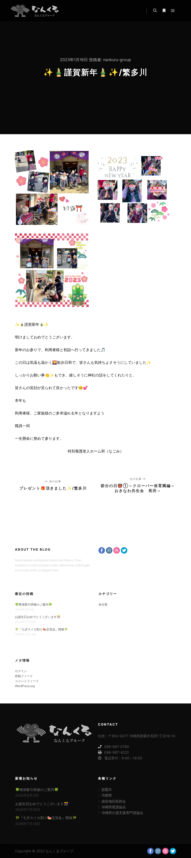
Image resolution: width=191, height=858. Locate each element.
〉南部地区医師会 (112, 801)
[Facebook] (101, 550)
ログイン (21, 671)
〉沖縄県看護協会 (112, 807)
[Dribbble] (116, 550)
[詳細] (163, 10)
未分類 (102, 604)
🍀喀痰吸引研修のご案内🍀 (33, 604)
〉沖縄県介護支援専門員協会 (120, 813)
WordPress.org (25, 686)
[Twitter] (124, 550)
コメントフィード (27, 681)
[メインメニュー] (172, 10)
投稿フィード (24, 676)
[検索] (154, 10)
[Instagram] (109, 550)
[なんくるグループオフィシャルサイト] (35, 10)
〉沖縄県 (105, 795)
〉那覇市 (105, 789)
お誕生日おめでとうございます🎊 (37, 617)
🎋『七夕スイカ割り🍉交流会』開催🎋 (41, 629)
